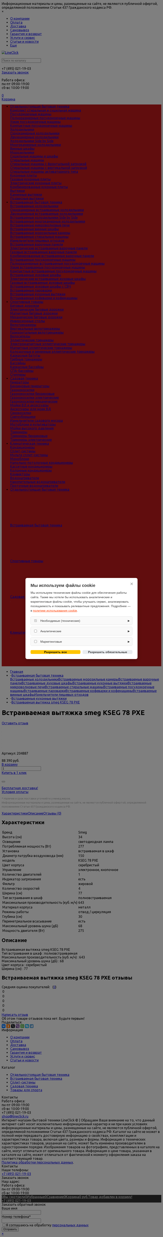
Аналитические (50, 631)
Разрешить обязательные (107, 652)
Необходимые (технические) (60, 620)
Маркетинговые (51, 641)
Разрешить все (55, 652)
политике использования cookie (55, 610)
